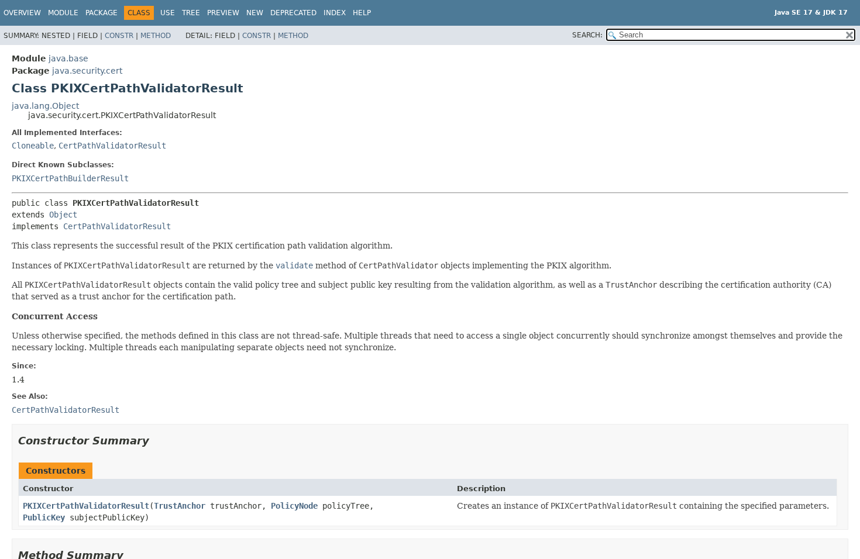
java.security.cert (87, 70)
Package (101, 13)
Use (167, 13)
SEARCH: (587, 35)
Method (155, 36)
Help (362, 13)
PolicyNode (294, 505)
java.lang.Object (45, 106)
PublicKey (44, 517)
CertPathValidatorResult (112, 145)
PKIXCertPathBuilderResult (70, 178)
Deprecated (293, 13)
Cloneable (33, 145)
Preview (223, 13)
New (254, 13)
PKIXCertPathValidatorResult (86, 505)
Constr (119, 36)
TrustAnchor (179, 505)
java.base (68, 58)
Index (335, 13)
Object (63, 214)
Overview (22, 13)
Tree (191, 13)
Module (63, 13)
